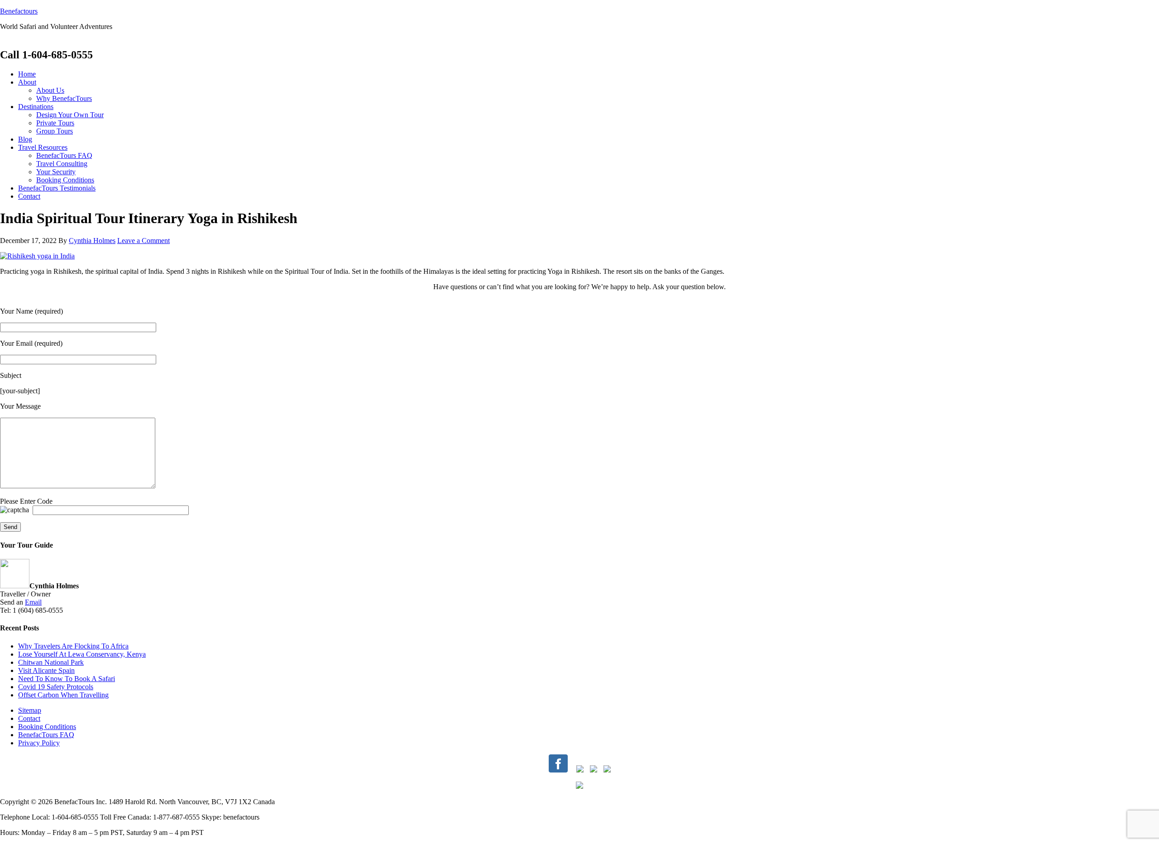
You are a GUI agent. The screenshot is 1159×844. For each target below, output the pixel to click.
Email (33, 602)
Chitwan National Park (51, 662)
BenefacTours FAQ (46, 735)
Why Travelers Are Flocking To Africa (73, 646)
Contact (29, 718)
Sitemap (29, 710)
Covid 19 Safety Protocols (55, 687)
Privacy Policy (39, 743)
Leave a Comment (143, 240)
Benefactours (19, 11)
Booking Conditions (47, 726)
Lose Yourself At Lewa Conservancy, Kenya (82, 654)
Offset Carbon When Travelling (63, 695)
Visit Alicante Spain (46, 670)
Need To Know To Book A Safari (66, 678)
